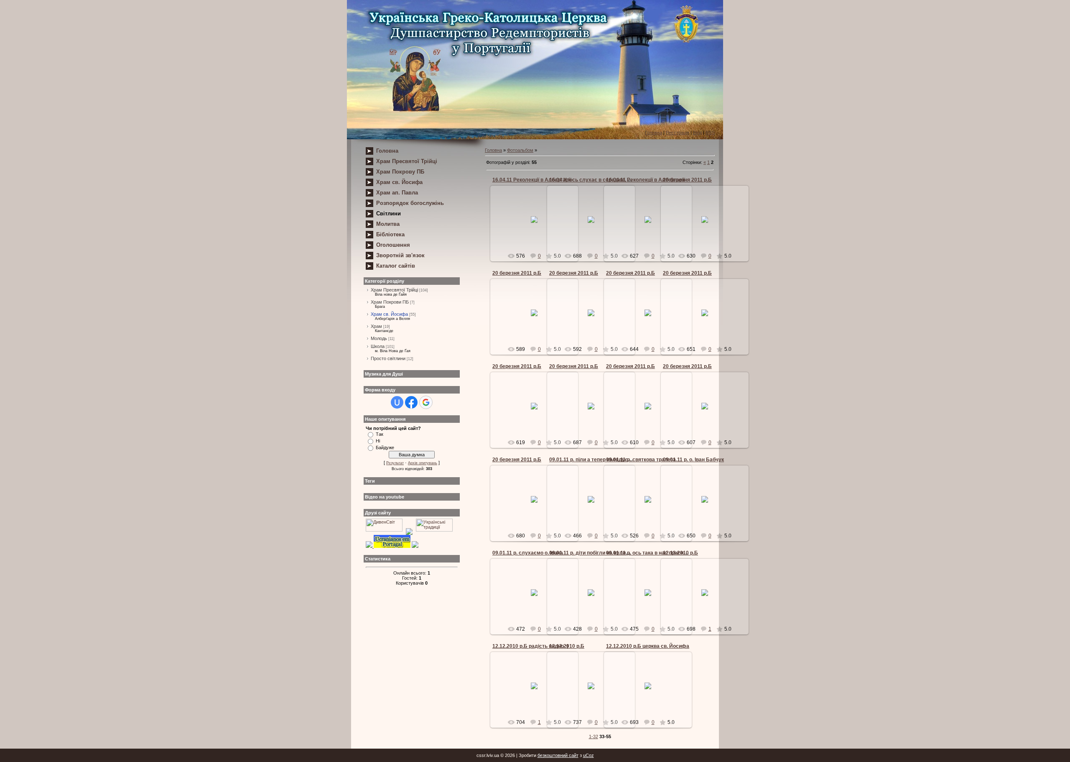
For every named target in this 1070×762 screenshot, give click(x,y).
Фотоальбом (520, 150)
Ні (378, 440)
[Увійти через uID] (397, 402)
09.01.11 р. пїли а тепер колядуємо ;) (594, 460)
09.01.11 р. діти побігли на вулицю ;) (593, 553)
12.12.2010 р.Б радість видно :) (530, 646)
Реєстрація (677, 132)
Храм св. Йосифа (389, 314)
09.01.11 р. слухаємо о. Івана (527, 553)
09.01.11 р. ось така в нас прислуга (649, 553)
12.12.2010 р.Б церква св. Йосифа (647, 646)
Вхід (697, 132)
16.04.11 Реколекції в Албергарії (531, 180)
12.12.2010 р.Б (680, 553)
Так (379, 434)
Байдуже (385, 447)
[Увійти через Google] (426, 402)
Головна (653, 132)
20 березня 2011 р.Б (687, 180)
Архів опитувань (422, 463)
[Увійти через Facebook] (411, 402)
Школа (378, 346)
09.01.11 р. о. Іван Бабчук (693, 460)
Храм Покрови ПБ (390, 301)
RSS (710, 132)
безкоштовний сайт (558, 755)
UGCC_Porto (538, 226)
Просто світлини (388, 358)
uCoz (588, 755)
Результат (395, 463)
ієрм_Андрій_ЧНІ (708, 226)
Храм (376, 326)
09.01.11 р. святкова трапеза (641, 460)
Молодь (379, 338)
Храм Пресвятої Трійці (394, 289)
